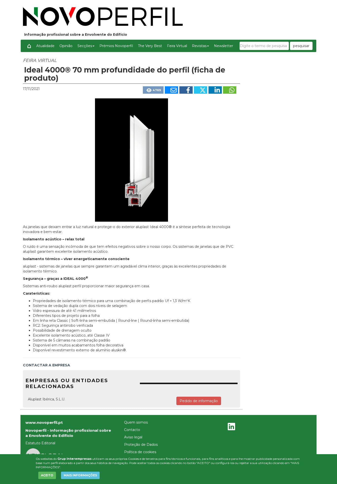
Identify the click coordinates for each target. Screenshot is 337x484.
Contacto (132, 430)
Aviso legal (133, 437)
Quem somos (136, 422)
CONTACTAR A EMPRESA (46, 365)
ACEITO (47, 475)
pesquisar (301, 46)
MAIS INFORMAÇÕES (80, 475)
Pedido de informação (199, 401)
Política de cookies (140, 452)
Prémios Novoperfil (116, 46)
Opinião (66, 46)
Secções (84, 46)
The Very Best (150, 46)
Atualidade (45, 46)
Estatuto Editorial (40, 443)
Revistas (199, 46)
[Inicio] (29, 46)
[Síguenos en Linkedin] (231, 427)
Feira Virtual (177, 46)
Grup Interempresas (74, 459)
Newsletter (223, 46)
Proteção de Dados (141, 444)
